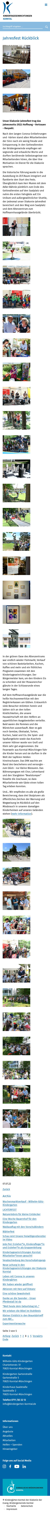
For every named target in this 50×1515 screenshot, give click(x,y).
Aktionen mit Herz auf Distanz (19, 1288)
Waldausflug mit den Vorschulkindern (23, 1226)
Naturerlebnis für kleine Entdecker (22, 1214)
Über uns (8, 1427)
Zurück (6, 1189)
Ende (5, 1339)
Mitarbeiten (9, 1440)
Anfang (6, 1336)
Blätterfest (8, 1231)
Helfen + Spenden (12, 1444)
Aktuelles (8, 1435)
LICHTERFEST (10, 1209)
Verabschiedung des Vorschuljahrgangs (24, 1260)
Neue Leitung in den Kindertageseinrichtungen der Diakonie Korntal (24, 1268)
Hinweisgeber (10, 1449)
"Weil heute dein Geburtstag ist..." (21, 1306)
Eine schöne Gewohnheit (16, 1293)
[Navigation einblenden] (46, 4)
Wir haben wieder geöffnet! (18, 1284)
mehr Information (21, 813)
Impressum (11, 1509)
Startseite (11, 1506)
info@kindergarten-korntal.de (19, 1403)
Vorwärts (38, 1336)
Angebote (8, 1431)
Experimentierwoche (14, 1323)
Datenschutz (27, 1506)
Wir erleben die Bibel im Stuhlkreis (22, 1310)
